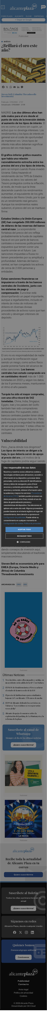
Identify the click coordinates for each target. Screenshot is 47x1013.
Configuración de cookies (13, 523)
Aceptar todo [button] (24, 529)
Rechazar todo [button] (24, 536)
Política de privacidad (32, 523)
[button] (23, 542)
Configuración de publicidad (14, 517)
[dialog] (23, 505)
